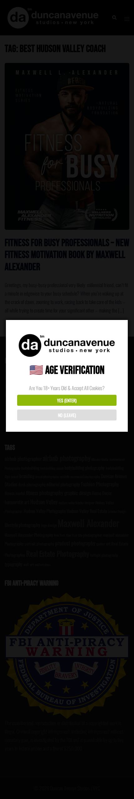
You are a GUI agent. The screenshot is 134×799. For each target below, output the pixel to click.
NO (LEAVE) (67, 415)
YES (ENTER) (67, 400)
